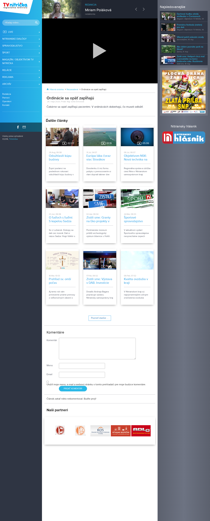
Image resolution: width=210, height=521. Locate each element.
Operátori (6, 101)
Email (49, 374)
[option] (100, 7)
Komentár (52, 340)
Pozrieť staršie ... (100, 318)
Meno (50, 365)
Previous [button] (137, 9)
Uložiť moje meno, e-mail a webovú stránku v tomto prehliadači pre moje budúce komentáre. (96, 384)
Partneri (6, 97)
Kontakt (5, 105)
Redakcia (6, 94)
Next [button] (144, 9)
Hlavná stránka (57, 89)
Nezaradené (72, 89)
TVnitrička (13, 139)
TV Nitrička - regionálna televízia (17, 7)
